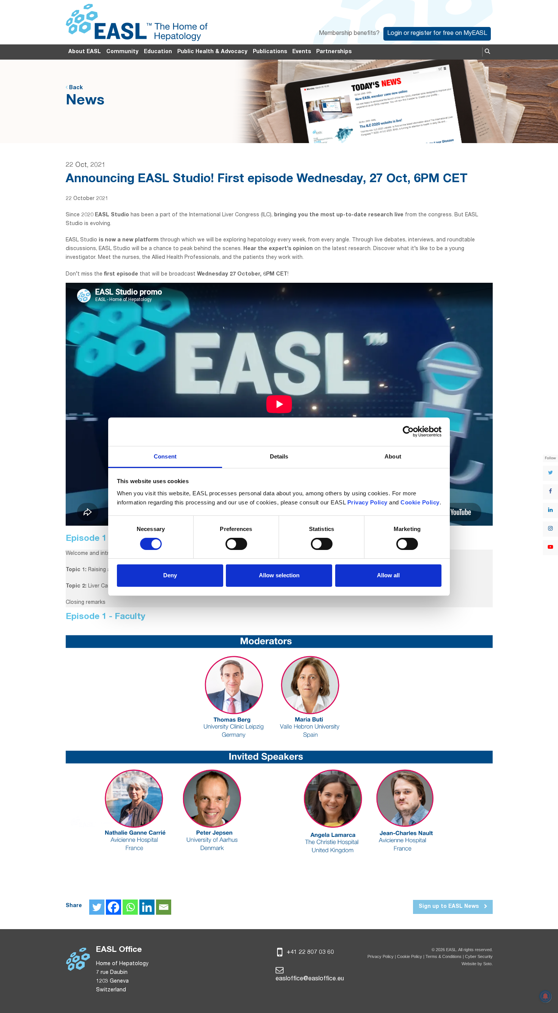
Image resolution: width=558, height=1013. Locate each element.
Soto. (488, 963)
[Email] (163, 907)
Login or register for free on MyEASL (437, 34)
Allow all (388, 575)
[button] (487, 52)
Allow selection (279, 575)
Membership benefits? (349, 34)
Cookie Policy (410, 956)
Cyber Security (479, 956)
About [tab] (393, 456)
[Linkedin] (146, 907)
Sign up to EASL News (449, 906)
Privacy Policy (380, 956)
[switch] (236, 544)
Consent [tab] (165, 456)
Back (75, 88)
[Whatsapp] (130, 907)
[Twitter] (96, 907)
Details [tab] (279, 456)
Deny (170, 575)
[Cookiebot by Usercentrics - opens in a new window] (408, 431)
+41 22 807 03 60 (309, 953)
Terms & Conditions (444, 956)
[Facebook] (113, 907)
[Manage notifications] (545, 996)
